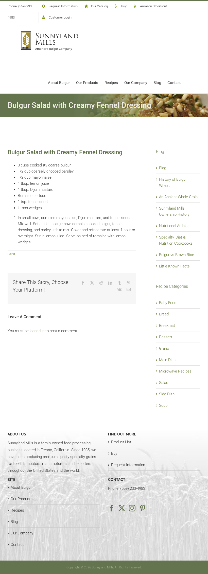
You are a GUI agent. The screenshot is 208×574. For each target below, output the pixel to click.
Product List (121, 442)
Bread (164, 314)
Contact (17, 544)
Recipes (17, 510)
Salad (11, 254)
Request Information (128, 465)
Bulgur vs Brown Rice (176, 254)
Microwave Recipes (175, 371)
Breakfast (167, 325)
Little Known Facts (174, 266)
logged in (37, 331)
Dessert (165, 337)
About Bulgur (21, 487)
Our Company (22, 533)
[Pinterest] (142, 508)
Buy (114, 453)
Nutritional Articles (174, 226)
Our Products (21, 499)
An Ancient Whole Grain (178, 197)
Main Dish (167, 360)
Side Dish (167, 394)
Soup (163, 405)
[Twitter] (121, 508)
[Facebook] (111, 508)
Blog (162, 168)
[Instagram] (132, 508)
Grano (164, 348)
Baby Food (167, 302)
